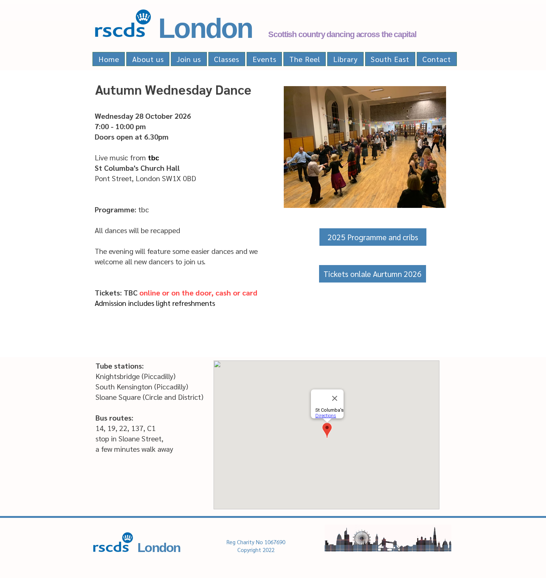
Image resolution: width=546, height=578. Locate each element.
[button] (372, 274)
